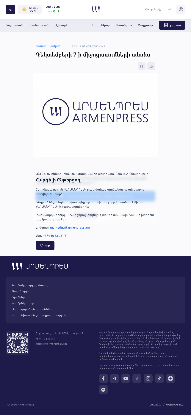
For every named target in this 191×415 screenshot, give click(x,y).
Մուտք (45, 245)
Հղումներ (18, 297)
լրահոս (175, 25)
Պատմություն (21, 291)
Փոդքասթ (145, 25)
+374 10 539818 (45, 338)
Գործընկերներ (23, 303)
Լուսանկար (101, 25)
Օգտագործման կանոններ (32, 309)
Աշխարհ (61, 25)
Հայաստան (14, 25)
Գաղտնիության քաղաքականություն (39, 315)
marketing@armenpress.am (70, 227)
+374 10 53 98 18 (54, 236)
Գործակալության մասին (30, 285)
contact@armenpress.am (51, 343)
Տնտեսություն (39, 25)
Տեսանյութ (124, 25)
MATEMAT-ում (175, 404)
